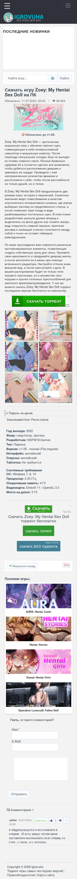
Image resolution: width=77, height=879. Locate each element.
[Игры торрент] (29, 17)
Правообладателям (21, 875)
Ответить (40, 820)
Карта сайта (45, 875)
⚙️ (53, 78)
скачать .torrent (38, 530)
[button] (67, 565)
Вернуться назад (23, 566)
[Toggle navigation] (68, 5)
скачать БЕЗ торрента (38, 546)
